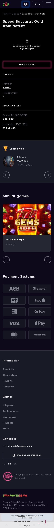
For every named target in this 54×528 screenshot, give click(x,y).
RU (4, 464)
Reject (27, 525)
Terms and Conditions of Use (30, 505)
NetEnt (7, 87)
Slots (6, 428)
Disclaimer (8, 505)
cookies (21, 516)
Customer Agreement (22, 521)
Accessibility (35, 502)
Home (6, 14)
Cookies (22, 502)
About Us (8, 369)
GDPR (6, 508)
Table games (10, 411)
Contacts (8, 386)
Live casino (9, 417)
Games (15, 14)
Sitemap (15, 508)
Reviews (8, 380)
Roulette (8, 422)
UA (15, 464)
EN (9, 464)
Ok (42, 522)
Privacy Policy (10, 502)
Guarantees (10, 375)
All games (9, 405)
